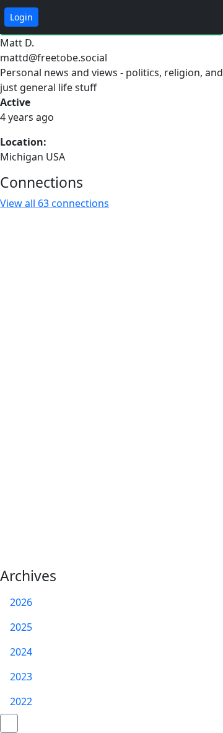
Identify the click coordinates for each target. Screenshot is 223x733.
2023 (21, 676)
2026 (21, 602)
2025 (21, 627)
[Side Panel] (179, 17)
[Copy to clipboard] (123, 58)
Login (21, 17)
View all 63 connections (54, 203)
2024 (21, 652)
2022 (21, 701)
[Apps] (206, 17)
